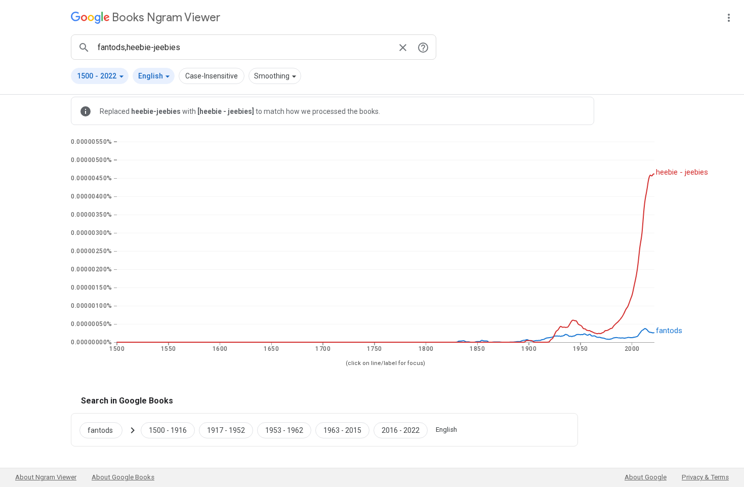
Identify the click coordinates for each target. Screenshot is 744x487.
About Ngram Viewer (45, 477)
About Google (646, 477)
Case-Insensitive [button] (211, 76)
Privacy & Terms (705, 477)
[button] (100, 76)
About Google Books (123, 477)
